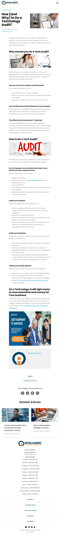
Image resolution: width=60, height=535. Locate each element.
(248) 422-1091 (33, 463)
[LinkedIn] (29, 527)
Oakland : (25, 472)
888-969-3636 (31, 455)
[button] (57, 419)
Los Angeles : (25, 469)
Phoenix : (25, 478)
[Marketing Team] (19, 359)
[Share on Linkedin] (27, 393)
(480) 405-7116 (33, 478)
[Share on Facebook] (22, 393)
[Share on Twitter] (32, 393)
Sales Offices (30, 457)
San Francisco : (25, 491)
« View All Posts (6, 10)
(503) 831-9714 (33, 481)
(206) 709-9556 (33, 494)
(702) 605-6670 (34, 466)
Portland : (25, 481)
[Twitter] (34, 527)
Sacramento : (25, 488)
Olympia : (25, 475)
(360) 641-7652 (33, 475)
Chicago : (25, 459)
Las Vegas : (25, 466)
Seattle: (25, 494)
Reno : (25, 484)
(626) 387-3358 (34, 469)
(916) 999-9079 (34, 488)
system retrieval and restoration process (32, 280)
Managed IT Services (30, 381)
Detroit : (25, 463)
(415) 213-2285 (33, 472)
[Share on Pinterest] (37, 393)
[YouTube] (26, 527)
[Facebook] (31, 527)
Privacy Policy (30, 532)
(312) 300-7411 (33, 459)
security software (32, 180)
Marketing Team (8, 31)
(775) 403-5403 (32, 484)
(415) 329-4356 (35, 491)
